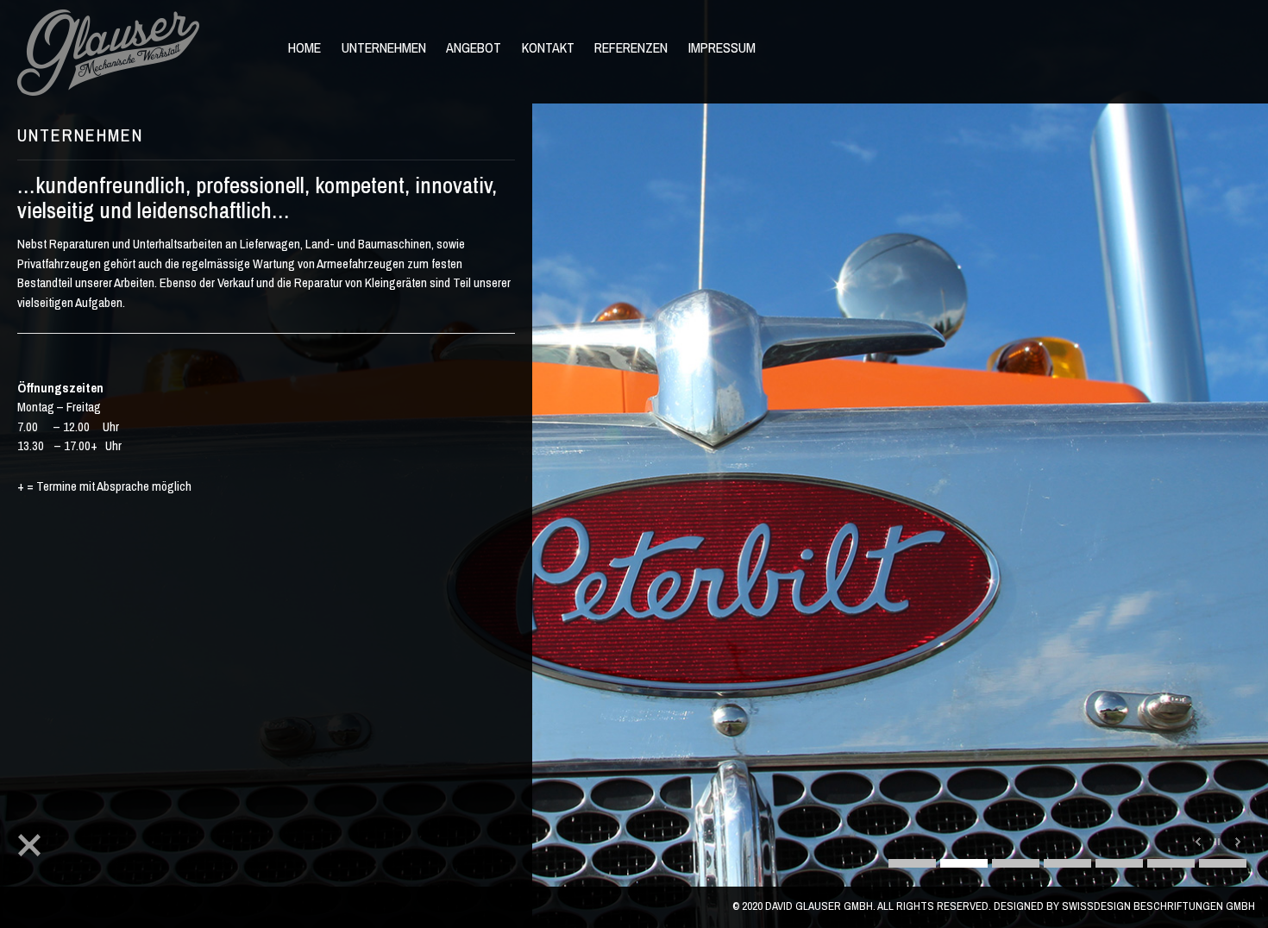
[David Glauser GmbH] (114, 53)
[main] (266, 523)
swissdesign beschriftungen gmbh (1158, 906)
